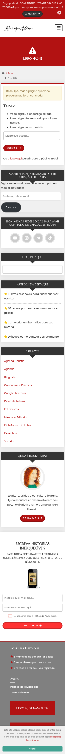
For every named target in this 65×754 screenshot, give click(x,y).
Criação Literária (15, 393)
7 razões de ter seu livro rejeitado (34, 668)
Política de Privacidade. (45, 616)
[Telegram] (38, 238)
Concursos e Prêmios (18, 385)
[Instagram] (26, 238)
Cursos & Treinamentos (31, 708)
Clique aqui (15, 158)
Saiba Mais (31, 518)
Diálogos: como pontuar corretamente (33, 337)
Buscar (12, 148)
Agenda (9, 369)
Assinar (11, 207)
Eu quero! (31, 625)
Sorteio (9, 441)
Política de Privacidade (24, 687)
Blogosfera (11, 377)
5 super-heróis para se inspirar (33, 662)
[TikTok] (50, 238)
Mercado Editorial (15, 417)
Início (9, 73)
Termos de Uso (19, 692)
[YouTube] (15, 238)
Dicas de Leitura (14, 401)
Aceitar (32, 748)
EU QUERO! (31, 13)
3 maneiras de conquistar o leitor (34, 656)
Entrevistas (11, 409)
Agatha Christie (14, 361)
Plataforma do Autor (17, 425)
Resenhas (10, 433)
